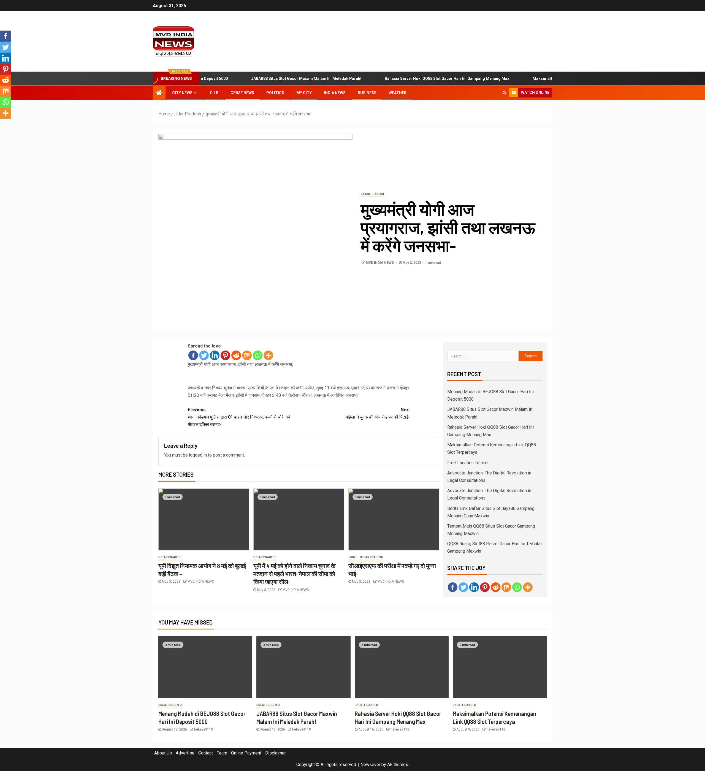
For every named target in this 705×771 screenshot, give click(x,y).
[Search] (504, 93)
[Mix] (247, 355)
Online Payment (246, 753)
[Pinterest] (225, 355)
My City (304, 93)
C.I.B (214, 93)
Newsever (370, 764)
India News (335, 93)
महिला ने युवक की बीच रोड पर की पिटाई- (378, 413)
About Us (163, 753)
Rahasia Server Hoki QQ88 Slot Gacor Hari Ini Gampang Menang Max (428, 78)
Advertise (185, 753)
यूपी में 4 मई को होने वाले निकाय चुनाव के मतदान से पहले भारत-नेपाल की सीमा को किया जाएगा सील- (294, 573)
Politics (275, 93)
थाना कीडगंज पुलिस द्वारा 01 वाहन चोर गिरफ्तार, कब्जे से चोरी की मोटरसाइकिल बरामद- (239, 417)
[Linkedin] (214, 355)
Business (367, 93)
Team (222, 753)
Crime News (242, 93)
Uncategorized (170, 705)
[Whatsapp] (257, 355)
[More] (268, 355)
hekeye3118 (203, 729)
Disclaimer (275, 753)
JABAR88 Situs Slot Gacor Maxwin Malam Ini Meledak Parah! (288, 78)
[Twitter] (204, 355)
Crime (352, 557)
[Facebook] (193, 355)
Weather (397, 93)
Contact (205, 753)
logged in (198, 455)
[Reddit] (236, 355)
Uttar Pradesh (372, 194)
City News (182, 93)
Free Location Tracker (468, 462)
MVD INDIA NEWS (380, 263)
